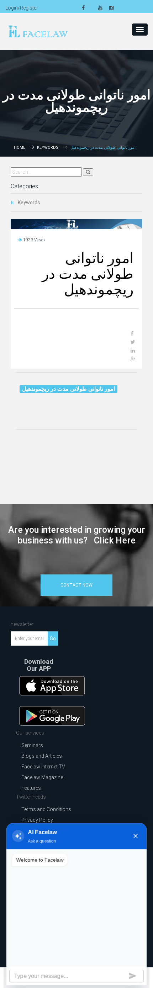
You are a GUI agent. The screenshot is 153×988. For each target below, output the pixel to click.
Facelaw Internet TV (43, 766)
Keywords (48, 147)
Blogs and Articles (41, 756)
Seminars (32, 745)
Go (53, 638)
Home (19, 147)
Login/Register (21, 8)
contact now (76, 585)
